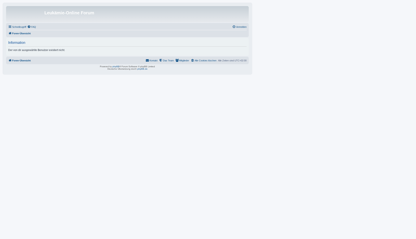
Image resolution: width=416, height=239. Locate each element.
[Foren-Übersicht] (25, 14)
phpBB (115, 66)
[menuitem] (31, 26)
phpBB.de (142, 69)
